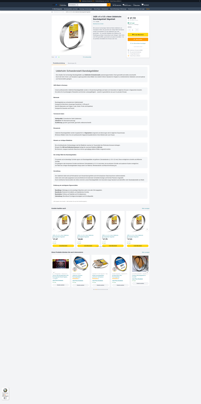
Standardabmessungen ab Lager (136, 9)
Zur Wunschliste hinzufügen (139, 43)
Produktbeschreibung (59, 63)
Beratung (148, 9)
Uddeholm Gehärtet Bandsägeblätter (77, 276)
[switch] (5, 398)
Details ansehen (60, 285)
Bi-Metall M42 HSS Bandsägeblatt (117, 276)
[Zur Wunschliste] (73, 212)
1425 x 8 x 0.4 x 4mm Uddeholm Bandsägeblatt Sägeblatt (61, 236)
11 (98, 278)
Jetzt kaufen (139, 39)
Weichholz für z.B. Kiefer (59, 12)
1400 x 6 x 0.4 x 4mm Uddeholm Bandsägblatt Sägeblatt (135, 236)
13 (78, 278)
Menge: (130, 27)
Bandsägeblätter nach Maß (71, 9)
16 (118, 278)
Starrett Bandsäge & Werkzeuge (118, 9)
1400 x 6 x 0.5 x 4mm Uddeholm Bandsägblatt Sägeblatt (85, 236)
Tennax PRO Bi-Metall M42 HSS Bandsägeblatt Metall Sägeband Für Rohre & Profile (60, 276)
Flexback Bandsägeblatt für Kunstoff (139, 276)
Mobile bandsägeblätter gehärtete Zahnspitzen (98, 276)
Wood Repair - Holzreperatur (101, 9)
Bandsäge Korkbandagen (85, 9)
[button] (147, 229)
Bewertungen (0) (72, 63)
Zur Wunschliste (87, 57)
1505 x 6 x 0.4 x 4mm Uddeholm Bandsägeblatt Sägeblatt (110, 236)
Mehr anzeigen (145, 208)
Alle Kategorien (58, 9)
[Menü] (8, 388)
